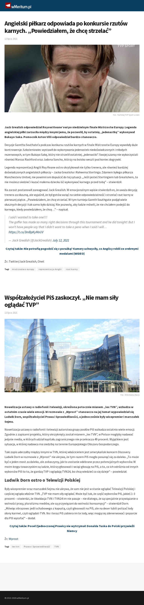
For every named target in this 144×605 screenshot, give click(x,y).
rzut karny (72, 269)
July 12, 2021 (60, 240)
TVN (56, 546)
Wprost (13, 539)
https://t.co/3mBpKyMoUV (26, 232)
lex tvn (16, 546)
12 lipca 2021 (10, 38)
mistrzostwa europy (23, 269)
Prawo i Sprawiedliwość (37, 546)
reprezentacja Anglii (50, 269)
